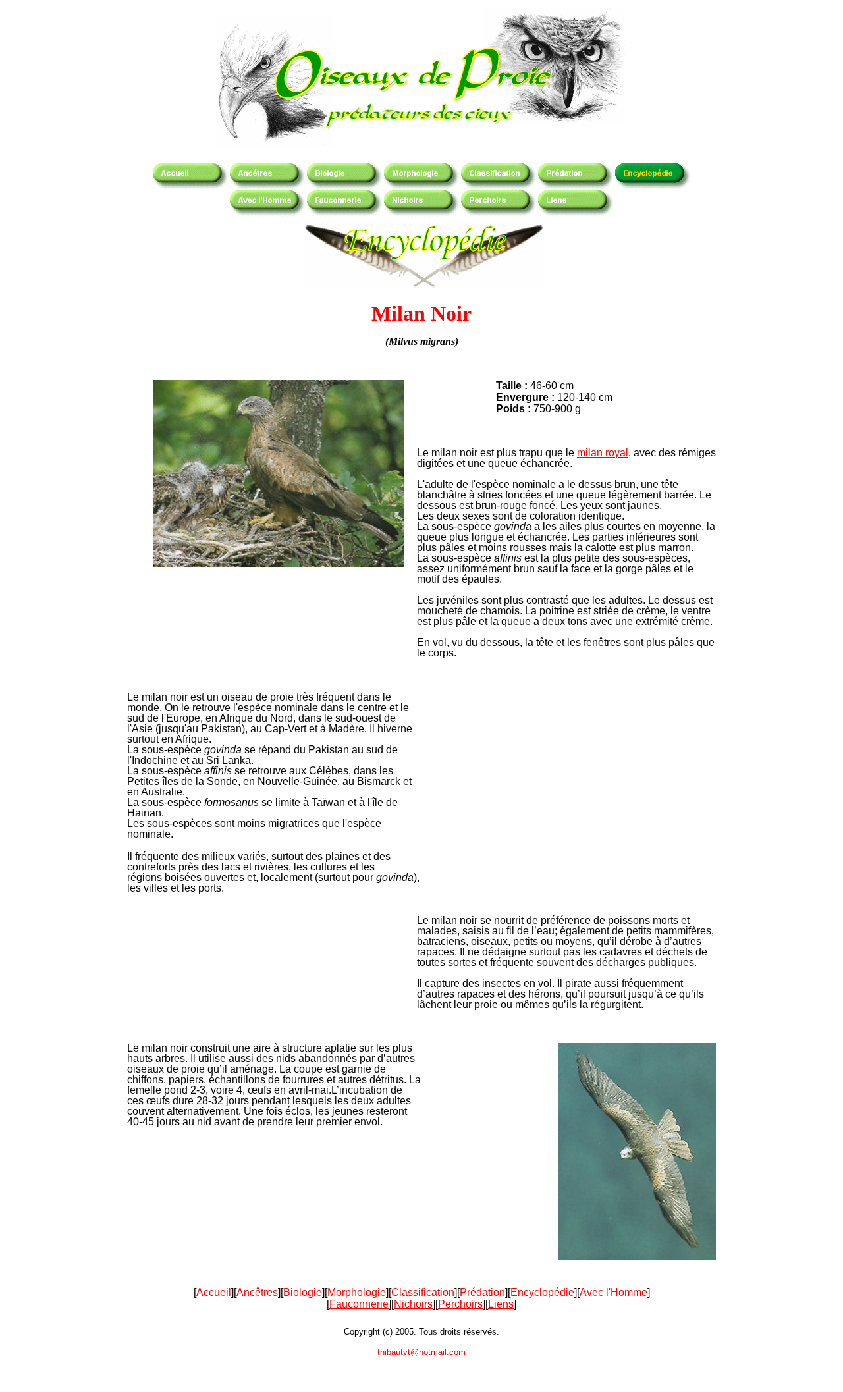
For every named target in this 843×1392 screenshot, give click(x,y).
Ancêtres (257, 1292)
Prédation (482, 1292)
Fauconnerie (359, 1304)
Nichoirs (413, 1304)
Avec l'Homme (613, 1292)
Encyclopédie (542, 1292)
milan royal (602, 452)
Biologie (302, 1292)
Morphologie (356, 1292)
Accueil (213, 1292)
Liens (501, 1304)
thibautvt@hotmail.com (421, 1352)
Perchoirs (460, 1304)
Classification (422, 1292)
